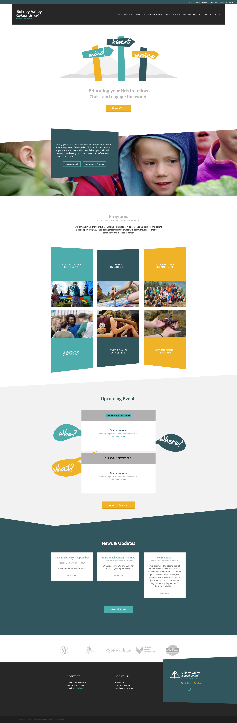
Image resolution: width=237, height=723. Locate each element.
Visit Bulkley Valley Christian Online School (211, 2)
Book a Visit (118, 108)
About (139, 15)
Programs (154, 15)
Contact (209, 15)
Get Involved (190, 15)
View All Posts (118, 609)
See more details (118, 436)
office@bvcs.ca (79, 688)
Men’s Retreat (164, 557)
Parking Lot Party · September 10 (72, 559)
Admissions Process (94, 164)
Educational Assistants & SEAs (118, 557)
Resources (172, 15)
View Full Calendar (118, 505)
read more (71, 575)
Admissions (123, 15)
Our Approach (72, 164)
